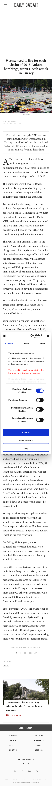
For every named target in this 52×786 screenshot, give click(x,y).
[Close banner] (48, 336)
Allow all (26, 432)
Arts (39, 745)
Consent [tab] (9, 343)
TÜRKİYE (39, 736)
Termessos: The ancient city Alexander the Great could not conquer (24, 706)
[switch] (40, 400)
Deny (26, 448)
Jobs (6, 779)
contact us (36, 779)
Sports (13, 750)
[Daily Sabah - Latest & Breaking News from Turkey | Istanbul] (26, 5)
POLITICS (13, 736)
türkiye (6, 665)
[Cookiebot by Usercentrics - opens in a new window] (31, 336)
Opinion (39, 750)
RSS (46, 779)
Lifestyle (13, 745)
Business (39, 740)
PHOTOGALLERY (16, 715)
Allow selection (26, 440)
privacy (15, 779)
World (13, 740)
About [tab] (43, 343)
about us (25, 779)
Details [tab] (26, 343)
